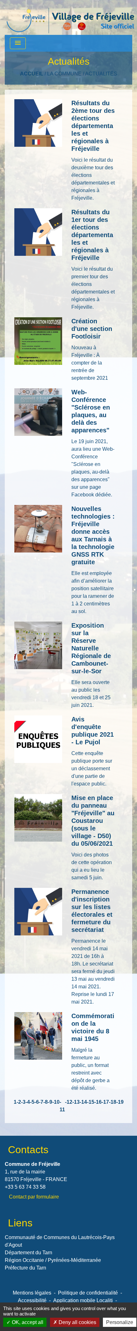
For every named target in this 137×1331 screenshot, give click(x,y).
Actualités (101, 73)
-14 (83, 1102)
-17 (105, 1102)
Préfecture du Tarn (25, 1267)
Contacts (28, 1149)
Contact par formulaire (34, 1196)
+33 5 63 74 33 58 (25, 1187)
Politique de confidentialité (88, 1292)
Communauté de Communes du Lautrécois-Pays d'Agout (60, 1241)
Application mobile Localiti (83, 1300)
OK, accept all (27, 1322)
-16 (98, 1102)
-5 (32, 1102)
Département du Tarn (28, 1252)
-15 (90, 1102)
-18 (112, 1102)
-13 (76, 1102)
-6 (36, 1102)
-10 (56, 1102)
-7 (41, 1102)
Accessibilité (32, 1300)
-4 (27, 1102)
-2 (19, 1102)
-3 (23, 1102)
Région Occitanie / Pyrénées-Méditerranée (53, 1260)
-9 (50, 1102)
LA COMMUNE (64, 73)
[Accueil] (70, 17)
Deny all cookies (76, 1322)
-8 (45, 1102)
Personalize (119, 1322)
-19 (120, 1102)
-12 (68, 1102)
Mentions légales (32, 1292)
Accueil (31, 73)
